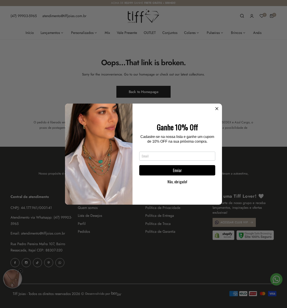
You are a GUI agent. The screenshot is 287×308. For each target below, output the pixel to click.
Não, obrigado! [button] (177, 182)
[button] (217, 109)
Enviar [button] (177, 170)
